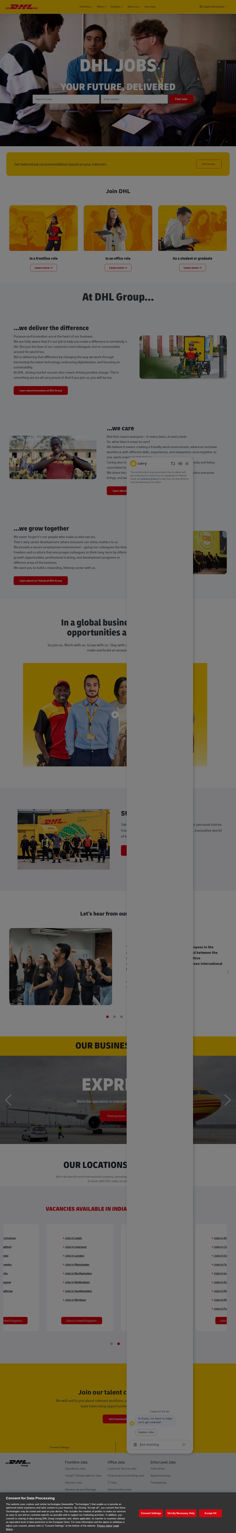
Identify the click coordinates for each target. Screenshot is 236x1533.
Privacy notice (104, 1525)
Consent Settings (151, 1513)
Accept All (210, 1513)
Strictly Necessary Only (181, 1513)
